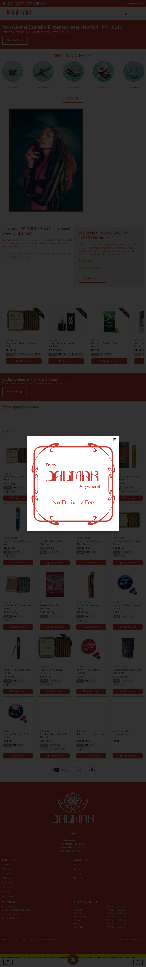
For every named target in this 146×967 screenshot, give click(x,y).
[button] (114, 440)
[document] (73, 483)
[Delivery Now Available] (73, 483)
